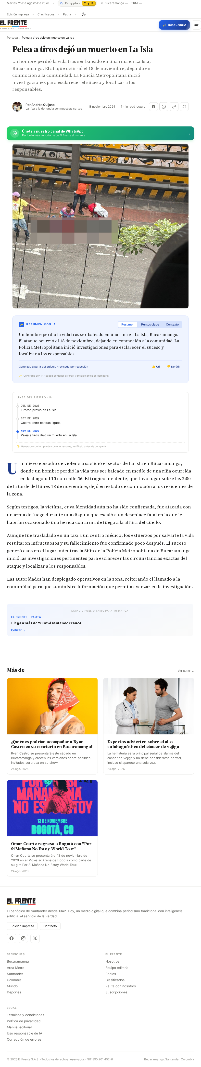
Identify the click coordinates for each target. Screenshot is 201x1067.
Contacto (50, 926)
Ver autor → (186, 671)
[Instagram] (23, 938)
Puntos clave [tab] (150, 324)
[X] (35, 938)
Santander (15, 974)
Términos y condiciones (25, 1015)
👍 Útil (156, 366)
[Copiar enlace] (174, 106)
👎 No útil (173, 366)
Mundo (12, 986)
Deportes (14, 992)
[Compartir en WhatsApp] (163, 106)
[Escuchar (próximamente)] (184, 106)
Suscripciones (116, 992)
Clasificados (46, 14)
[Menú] (196, 25)
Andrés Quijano (43, 105)
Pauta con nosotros (120, 986)
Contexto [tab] (172, 324)
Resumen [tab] (127, 324)
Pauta (67, 14)
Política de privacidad (23, 1021)
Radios (110, 974)
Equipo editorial (117, 968)
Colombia (14, 980)
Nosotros (112, 961)
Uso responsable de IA (24, 1033)
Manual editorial (19, 1027)
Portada (12, 37)
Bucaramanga (18, 961)
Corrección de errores (24, 1039)
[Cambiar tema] (84, 14)
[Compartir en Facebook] (153, 106)
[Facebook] (11, 938)
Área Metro (15, 968)
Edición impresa (18, 14)
